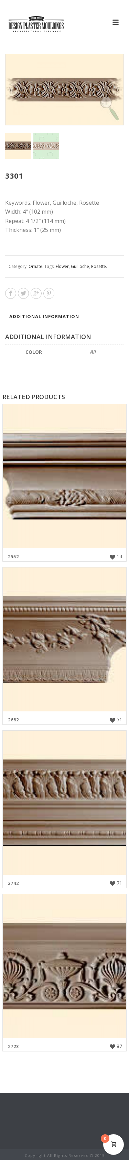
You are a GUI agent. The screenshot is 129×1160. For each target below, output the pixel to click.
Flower (62, 266)
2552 (13, 556)
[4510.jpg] (46, 146)
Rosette (98, 266)
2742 (13, 883)
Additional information (44, 316)
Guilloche (80, 266)
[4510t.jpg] (18, 146)
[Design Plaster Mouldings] (36, 24)
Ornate (35, 266)
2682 (13, 720)
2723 (13, 1046)
